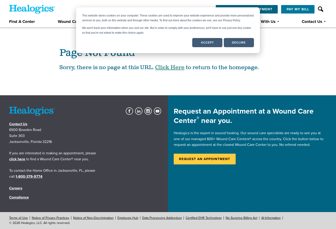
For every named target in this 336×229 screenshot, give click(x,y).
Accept (207, 42)
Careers (15, 188)
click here (17, 159)
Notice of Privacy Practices (50, 218)
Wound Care (69, 21)
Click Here (169, 67)
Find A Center (22, 21)
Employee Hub (127, 218)
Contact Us (312, 21)
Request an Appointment (204, 159)
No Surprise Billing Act (241, 218)
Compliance (19, 197)
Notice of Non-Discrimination (93, 218)
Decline (239, 42)
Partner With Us (261, 21)
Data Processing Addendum (162, 218)
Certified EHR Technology (204, 218)
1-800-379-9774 (29, 176)
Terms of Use (18, 218)
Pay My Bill (298, 9)
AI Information (271, 218)
